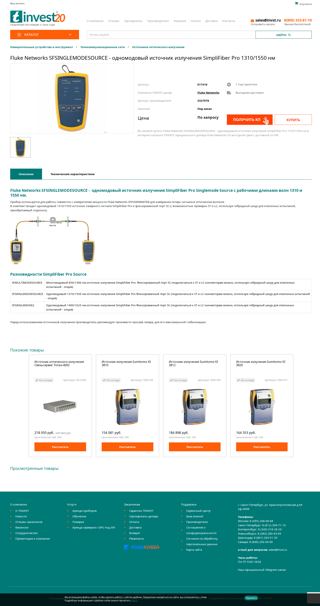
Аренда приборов (84, 511)
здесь (134, 600)
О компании (95, 21)
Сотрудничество (26, 533)
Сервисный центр (198, 511)
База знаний (194, 516)
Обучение (79, 516)
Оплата (196, 21)
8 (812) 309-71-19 (274, 525)
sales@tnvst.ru (278, 549)
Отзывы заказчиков (28, 522)
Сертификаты (133, 21)
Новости (21, 516)
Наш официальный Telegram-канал (262, 569)
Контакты (228, 21)
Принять (251, 598)
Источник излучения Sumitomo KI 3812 (193, 363)
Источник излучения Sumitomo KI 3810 (126, 363)
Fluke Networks (208, 92)
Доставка (211, 21)
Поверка (78, 522)
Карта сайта (194, 549)
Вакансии (22, 527)
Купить (293, 120)
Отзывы (113, 21)
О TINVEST (22, 511)
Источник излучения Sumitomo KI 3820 (260, 363)
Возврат (134, 533)
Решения (180, 21)
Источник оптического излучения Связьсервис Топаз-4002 (59, 363)
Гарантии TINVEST (141, 511)
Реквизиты (136, 538)
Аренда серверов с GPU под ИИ (93, 527)
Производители (158, 21)
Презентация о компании (32, 538)
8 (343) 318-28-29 (270, 529)
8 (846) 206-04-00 (261, 542)
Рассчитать (60, 447)
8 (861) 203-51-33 (265, 537)
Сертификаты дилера (143, 516)
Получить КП (247, 119)
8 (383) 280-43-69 (269, 533)
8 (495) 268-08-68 (261, 521)
